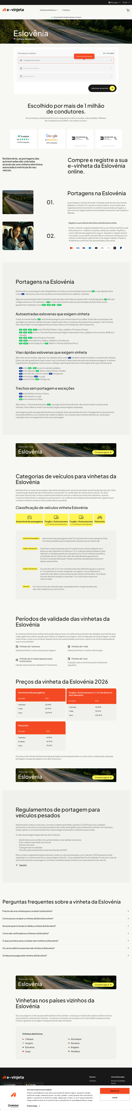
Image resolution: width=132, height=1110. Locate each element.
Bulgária (75, 1047)
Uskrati (114, 1097)
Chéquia (29, 1039)
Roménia (75, 1043)
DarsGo (23, 865)
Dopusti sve (114, 1091)
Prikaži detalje (32, 1106)
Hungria (29, 1043)
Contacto (66, 10)
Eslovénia (29, 1047)
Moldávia (75, 1051)
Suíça (27, 1051)
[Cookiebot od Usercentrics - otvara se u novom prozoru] (13, 1106)
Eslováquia (76, 1039)
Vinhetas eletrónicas (48, 10)
